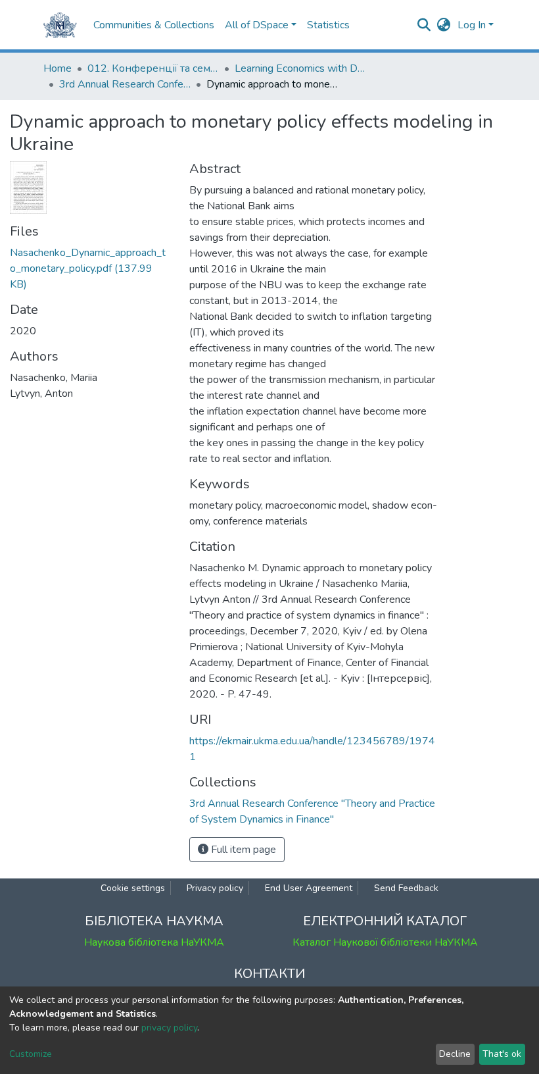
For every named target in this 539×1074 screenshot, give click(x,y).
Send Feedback (406, 888)
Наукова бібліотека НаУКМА (154, 942)
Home (57, 68)
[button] (444, 25)
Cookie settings (133, 888)
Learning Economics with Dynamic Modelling (300, 68)
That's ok (501, 1054)
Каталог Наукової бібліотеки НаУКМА (385, 942)
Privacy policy (215, 888)
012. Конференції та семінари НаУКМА (153, 68)
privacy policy (169, 1027)
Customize (30, 1054)
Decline (455, 1054)
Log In (471, 25)
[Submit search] (424, 25)
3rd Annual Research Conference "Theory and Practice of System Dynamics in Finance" (125, 84)
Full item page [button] (242, 849)
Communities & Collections (153, 25)
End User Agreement (308, 888)
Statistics (328, 25)
